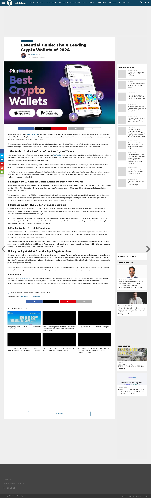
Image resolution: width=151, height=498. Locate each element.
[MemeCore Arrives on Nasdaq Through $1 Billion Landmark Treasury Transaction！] (59, 343)
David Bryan (34, 54)
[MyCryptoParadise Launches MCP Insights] (94, 321)
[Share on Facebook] (26, 128)
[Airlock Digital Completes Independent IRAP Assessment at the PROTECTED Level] (24, 343)
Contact (131, 496)
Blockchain (62, 2)
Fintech (40, 2)
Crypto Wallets (25, 278)
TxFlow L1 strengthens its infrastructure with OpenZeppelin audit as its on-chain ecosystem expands (59, 328)
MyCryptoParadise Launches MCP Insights (93, 327)
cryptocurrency (32, 134)
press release (35, 296)
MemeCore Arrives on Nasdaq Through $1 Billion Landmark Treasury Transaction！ (58, 349)
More (125, 2)
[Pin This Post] (59, 128)
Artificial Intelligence (78, 2)
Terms (145, 496)
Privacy (138, 496)
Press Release (114, 2)
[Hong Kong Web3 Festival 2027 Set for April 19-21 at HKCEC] (24, 321)
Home (32, 2)
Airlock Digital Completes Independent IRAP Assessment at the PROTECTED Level (23, 349)
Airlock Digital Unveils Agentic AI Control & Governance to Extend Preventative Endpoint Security (93, 350)
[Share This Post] (42, 128)
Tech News (50, 2)
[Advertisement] (75, 21)
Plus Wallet (57, 155)
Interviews (102, 2)
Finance (92, 2)
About (124, 496)
